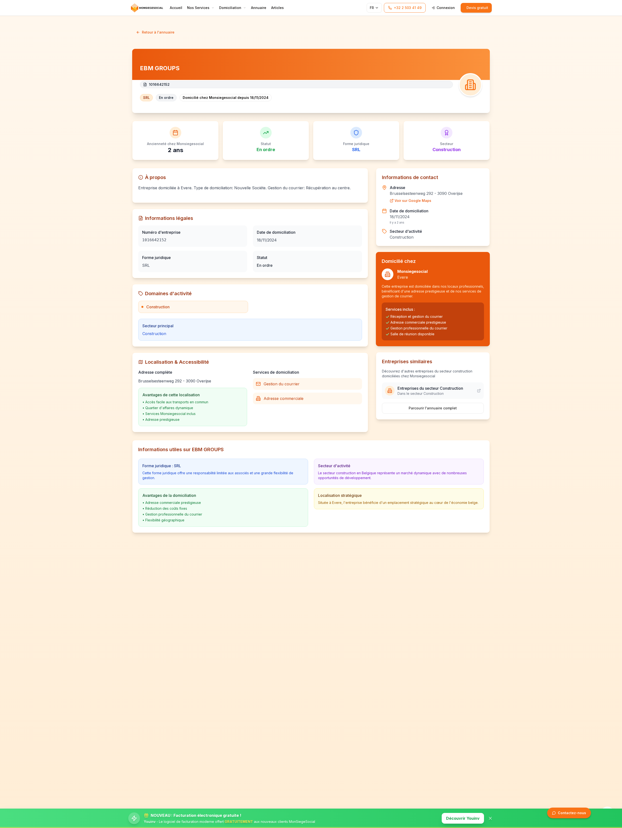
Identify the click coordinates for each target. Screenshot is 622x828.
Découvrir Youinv (463, 818)
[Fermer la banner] (490, 818)
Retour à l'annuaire (158, 32)
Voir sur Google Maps (413, 200)
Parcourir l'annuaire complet (433, 408)
